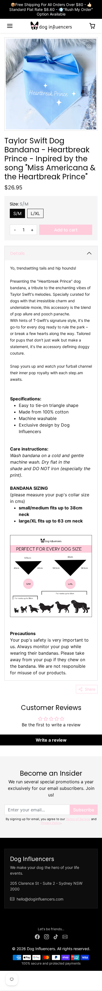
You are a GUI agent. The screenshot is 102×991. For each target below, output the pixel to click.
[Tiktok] (55, 936)
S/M (17, 213)
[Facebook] (37, 936)
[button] (9, 26)
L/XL (35, 213)
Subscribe (83, 809)
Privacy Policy (51, 823)
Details (17, 253)
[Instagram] (46, 936)
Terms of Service (78, 819)
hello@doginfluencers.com (40, 899)
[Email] (65, 936)
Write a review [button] (51, 740)
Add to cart (66, 229)
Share (90, 689)
